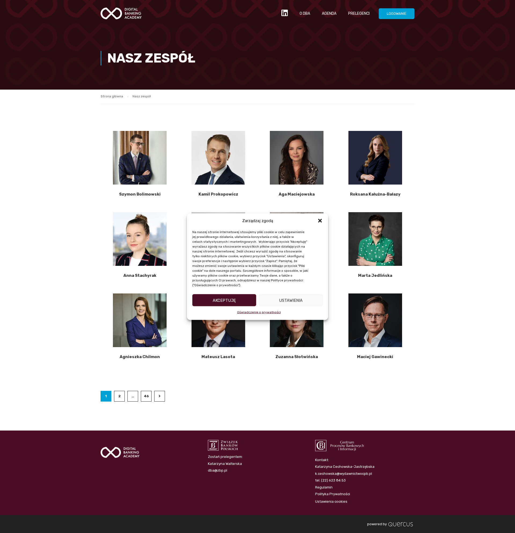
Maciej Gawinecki (375, 356)
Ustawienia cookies (331, 501)
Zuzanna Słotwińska (296, 356)
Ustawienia (291, 300)
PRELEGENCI (359, 13)
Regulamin (324, 487)
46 (146, 396)
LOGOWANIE (396, 14)
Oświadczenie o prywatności (259, 312)
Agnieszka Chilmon (140, 356)
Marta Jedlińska (375, 275)
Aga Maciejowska (297, 194)
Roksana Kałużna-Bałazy (375, 194)
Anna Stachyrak (139, 275)
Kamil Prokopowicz (218, 194)
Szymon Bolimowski (140, 194)
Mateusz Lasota (218, 356)
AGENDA (329, 13)
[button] (320, 220)
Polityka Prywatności (332, 494)
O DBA (305, 13)
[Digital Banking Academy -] (121, 16)
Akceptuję (224, 300)
